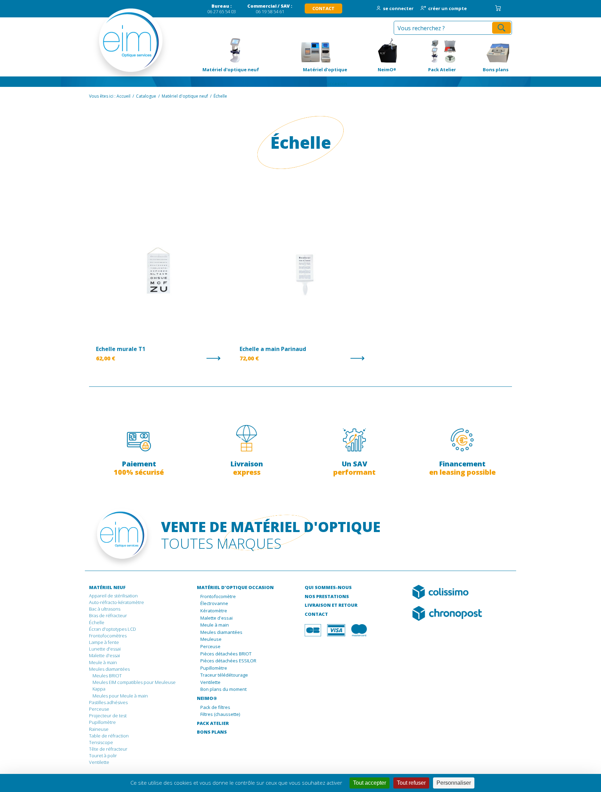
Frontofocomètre (218, 596)
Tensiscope (101, 742)
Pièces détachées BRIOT (225, 654)
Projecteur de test (108, 715)
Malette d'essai (104, 655)
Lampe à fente (104, 642)
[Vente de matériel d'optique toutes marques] (121, 45)
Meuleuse (211, 639)
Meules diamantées (109, 669)
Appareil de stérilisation (113, 596)
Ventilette (99, 762)
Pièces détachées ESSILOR (228, 661)
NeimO (375, 50)
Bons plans (485, 50)
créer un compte (447, 8)
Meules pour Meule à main (120, 696)
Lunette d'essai (105, 649)
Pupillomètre (102, 722)
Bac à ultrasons (104, 609)
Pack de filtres (215, 707)
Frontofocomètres (108, 635)
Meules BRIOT (107, 675)
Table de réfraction (109, 736)
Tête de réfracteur (108, 749)
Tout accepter (369, 783)
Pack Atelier (429, 50)
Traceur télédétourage (224, 675)
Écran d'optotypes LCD (112, 629)
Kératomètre (213, 611)
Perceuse (99, 709)
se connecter (398, 8)
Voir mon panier (498, 8)
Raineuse (99, 729)
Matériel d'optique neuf (227, 50)
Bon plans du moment (223, 689)
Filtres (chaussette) (220, 714)
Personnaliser (453, 783)
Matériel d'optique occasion (315, 50)
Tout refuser (411, 783)
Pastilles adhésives (108, 702)
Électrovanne (214, 603)
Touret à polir (103, 755)
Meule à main (103, 662)
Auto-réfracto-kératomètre (116, 602)
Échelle (96, 622)
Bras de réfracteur (108, 615)
